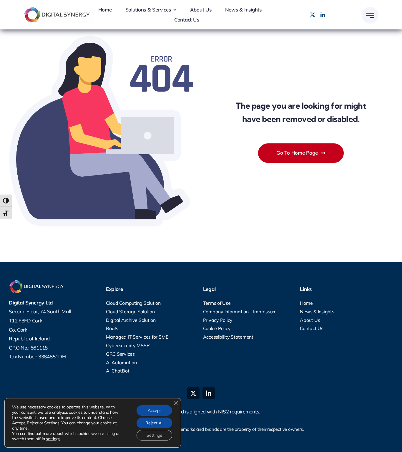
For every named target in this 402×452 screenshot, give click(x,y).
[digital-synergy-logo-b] (59, 9)
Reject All (154, 422)
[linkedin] (322, 14)
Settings (154, 435)
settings (53, 438)
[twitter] (312, 14)
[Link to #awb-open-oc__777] (370, 15)
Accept (154, 410)
